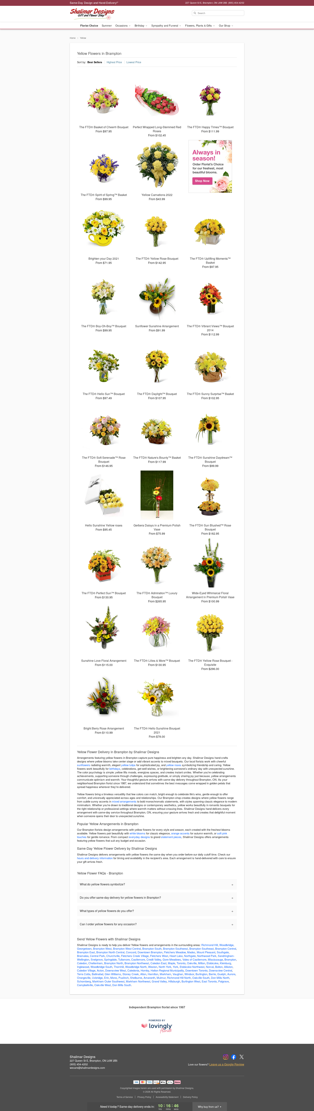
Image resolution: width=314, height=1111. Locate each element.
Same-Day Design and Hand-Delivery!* (94, 3)
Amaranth (149, 978)
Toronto (181, 963)
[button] (304, 1095)
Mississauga (215, 959)
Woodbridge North (136, 967)
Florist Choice (89, 25)
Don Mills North (220, 978)
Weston (152, 967)
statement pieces (171, 837)
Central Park (97, 956)
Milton (201, 963)
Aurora (231, 974)
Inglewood (83, 967)
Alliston (228, 967)
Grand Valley (159, 981)
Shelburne (136, 978)
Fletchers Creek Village (135, 956)
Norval (210, 967)
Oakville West (102, 985)
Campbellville (85, 985)
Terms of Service (124, 1097)
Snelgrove (97, 959)
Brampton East (86, 952)
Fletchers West (159, 956)
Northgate (190, 956)
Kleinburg (225, 963)
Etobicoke (212, 963)
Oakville (192, 963)
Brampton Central (225, 948)
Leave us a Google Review (226, 1064)
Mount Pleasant (206, 952)
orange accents (180, 833)
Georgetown (84, 948)
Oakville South (201, 978)
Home (73, 37)
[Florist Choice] (210, 166)
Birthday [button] (140, 25)
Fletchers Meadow (175, 952)
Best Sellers (94, 62)
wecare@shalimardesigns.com (87, 1067)
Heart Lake (176, 956)
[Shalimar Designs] (96, 14)
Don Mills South (121, 985)
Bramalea (82, 956)
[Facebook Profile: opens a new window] (233, 1056)
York (175, 967)
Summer (107, 25)
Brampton (230, 959)
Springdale (110, 959)
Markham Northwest (138, 981)
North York (165, 967)
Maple (171, 963)
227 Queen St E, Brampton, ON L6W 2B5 (93, 1060)
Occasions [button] (121, 25)
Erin (106, 978)
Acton (100, 970)
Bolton (219, 967)
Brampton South (152, 948)
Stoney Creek (130, 974)
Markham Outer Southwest (108, 981)
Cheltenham (95, 963)
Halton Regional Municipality (167, 970)
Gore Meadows (172, 959)
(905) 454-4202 (79, 1064)
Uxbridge (97, 978)
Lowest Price (133, 62)
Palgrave (223, 981)
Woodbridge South (101, 967)
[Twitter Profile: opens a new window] (241, 1056)
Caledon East (158, 963)
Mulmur (161, 978)
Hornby (145, 970)
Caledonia (133, 970)
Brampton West (102, 948)
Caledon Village (86, 970)
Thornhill (119, 967)
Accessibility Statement (167, 1097)
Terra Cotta (83, 974)
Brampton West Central (127, 948)
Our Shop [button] (225, 25)
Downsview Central (220, 970)
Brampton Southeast (201, 948)
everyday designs (139, 837)
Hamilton (153, 974)
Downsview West (115, 970)
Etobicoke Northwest (192, 967)
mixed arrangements (124, 801)
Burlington (201, 974)
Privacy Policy (144, 1097)
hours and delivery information (95, 858)
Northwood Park (206, 956)
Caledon (82, 963)
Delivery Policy (190, 1097)
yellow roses (173, 765)
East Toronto (209, 981)
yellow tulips (128, 765)
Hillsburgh (174, 981)
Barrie (212, 974)
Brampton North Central (110, 952)
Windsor (189, 974)
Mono (113, 978)
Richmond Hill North (179, 978)
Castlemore (138, 959)
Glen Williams (113, 974)
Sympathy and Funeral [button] (165, 25)
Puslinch (123, 978)
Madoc (191, 952)
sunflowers (83, 765)
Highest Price (114, 62)
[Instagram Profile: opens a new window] (225, 1056)
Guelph (221, 974)
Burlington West (191, 981)
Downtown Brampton (150, 952)
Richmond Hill (209, 945)
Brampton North (113, 963)
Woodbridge (226, 945)
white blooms (137, 833)
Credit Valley (153, 959)
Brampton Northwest (136, 963)
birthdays (114, 768)
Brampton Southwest (175, 948)
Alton (143, 974)
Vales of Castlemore (194, 959)
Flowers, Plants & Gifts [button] (198, 25)
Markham (165, 974)
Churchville (113, 956)
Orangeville (83, 978)
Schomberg (84, 981)
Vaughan (178, 974)
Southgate (223, 952)
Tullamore (124, 959)
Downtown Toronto (196, 970)
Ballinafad (97, 974)
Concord (131, 952)
